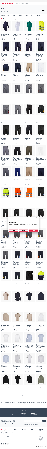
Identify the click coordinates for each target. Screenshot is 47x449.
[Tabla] (4, 18)
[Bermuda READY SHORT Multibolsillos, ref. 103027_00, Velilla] (17, 151)
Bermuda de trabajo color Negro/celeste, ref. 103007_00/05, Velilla (4, 138)
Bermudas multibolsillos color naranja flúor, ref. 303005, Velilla (28, 200)
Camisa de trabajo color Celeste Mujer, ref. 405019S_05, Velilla (28, 346)
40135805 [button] (15, 56)
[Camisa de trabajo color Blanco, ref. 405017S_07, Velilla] (17, 338)
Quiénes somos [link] (16, 430)
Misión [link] (15, 431)
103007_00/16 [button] (15, 139)
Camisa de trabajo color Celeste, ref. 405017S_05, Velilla (5, 367)
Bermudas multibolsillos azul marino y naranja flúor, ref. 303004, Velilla (17, 200)
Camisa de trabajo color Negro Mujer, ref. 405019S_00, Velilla (5, 387)
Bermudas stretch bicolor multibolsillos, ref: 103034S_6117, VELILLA (4, 284)
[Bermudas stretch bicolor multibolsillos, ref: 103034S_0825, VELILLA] (6, 255)
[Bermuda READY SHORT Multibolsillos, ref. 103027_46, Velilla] (29, 171)
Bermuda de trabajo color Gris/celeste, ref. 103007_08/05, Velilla (27, 96)
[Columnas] (2, 18)
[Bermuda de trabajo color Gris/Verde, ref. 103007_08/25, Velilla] (17, 109)
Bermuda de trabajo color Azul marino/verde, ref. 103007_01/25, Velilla (39, 55)
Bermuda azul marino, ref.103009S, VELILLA (4, 55)
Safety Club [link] (23, 430)
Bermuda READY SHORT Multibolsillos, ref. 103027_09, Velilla (17, 179)
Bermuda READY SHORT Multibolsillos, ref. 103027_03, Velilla (29, 159)
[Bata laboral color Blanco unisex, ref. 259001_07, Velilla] (17, 26)
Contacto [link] (40, 440)
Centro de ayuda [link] (41, 431)
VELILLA (2, 32)
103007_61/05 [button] (15, 77)
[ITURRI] (3, 3)
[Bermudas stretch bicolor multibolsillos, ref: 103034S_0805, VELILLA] (6, 234)
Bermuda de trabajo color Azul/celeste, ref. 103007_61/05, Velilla (16, 76)
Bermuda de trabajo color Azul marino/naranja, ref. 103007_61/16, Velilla (16, 55)
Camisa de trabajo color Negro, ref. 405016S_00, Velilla (17, 387)
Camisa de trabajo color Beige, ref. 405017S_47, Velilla (28, 325)
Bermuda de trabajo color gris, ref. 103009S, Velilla (4, 96)
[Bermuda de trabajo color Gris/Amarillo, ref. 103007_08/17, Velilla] (17, 88)
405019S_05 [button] (26, 347)
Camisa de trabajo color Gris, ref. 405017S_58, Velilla (40, 367)
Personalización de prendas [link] (26, 431)
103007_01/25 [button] (38, 56)
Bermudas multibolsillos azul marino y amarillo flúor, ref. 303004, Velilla (6, 200)
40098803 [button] (3, 56)
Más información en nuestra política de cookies (15, 227)
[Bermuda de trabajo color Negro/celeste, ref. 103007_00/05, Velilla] (6, 130)
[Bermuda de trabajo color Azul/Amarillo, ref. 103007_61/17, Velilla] (6, 68)
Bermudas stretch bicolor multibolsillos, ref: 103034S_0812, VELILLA (16, 242)
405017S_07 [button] (15, 347)
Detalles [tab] (23, 220)
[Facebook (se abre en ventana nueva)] (1, 444)
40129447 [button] (3, 35)
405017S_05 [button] (3, 368)
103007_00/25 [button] (38, 139)
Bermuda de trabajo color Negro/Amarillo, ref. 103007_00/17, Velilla (39, 117)
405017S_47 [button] (26, 326)
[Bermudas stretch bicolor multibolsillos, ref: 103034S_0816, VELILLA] (29, 234)
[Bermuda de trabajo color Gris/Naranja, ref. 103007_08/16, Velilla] (41, 88)
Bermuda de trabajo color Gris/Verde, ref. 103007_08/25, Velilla (15, 117)
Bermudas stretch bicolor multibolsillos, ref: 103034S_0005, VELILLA (39, 200)
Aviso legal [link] (32, 430)
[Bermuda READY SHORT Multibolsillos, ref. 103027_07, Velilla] (41, 151)
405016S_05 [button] (38, 347)
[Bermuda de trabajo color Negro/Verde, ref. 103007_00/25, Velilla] (41, 130)
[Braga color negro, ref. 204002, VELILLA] (29, 275)
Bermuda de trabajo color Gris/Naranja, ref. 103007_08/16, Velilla (39, 96)
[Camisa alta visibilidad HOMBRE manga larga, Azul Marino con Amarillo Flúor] (41, 275)
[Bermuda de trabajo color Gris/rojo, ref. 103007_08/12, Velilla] (6, 109)
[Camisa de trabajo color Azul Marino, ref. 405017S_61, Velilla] (41, 296)
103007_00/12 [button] (26, 139)
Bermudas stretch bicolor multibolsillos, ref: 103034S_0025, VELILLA (39, 221)
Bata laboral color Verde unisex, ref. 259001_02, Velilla (28, 34)
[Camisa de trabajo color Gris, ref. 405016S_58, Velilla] (29, 359)
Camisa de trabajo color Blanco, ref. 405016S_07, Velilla (5, 346)
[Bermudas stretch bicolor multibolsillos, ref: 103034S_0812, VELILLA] (17, 234)
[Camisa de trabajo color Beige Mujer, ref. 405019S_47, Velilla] (6, 317)
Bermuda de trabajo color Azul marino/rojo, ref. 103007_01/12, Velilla (27, 55)
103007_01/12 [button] (26, 56)
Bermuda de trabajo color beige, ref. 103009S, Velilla (28, 76)
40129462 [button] (15, 35)
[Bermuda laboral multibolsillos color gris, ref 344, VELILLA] (6, 151)
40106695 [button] (38, 35)
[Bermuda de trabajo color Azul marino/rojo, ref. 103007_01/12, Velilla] (29, 47)
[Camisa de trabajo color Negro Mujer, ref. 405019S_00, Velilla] (6, 379)
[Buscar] (34, 3)
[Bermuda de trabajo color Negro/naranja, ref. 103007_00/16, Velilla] (17, 130)
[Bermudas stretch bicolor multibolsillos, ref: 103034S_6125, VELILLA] (17, 275)
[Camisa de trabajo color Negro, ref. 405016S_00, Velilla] (17, 379)
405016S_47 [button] (15, 326)
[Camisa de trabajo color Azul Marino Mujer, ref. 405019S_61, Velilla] (17, 296)
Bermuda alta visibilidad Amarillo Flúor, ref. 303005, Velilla (40, 34)
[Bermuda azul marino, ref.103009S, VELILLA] (6, 47)
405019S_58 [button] (15, 368)
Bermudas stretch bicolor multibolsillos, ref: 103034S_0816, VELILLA (27, 242)
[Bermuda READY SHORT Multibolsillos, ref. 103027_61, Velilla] (41, 171)
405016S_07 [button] (3, 347)
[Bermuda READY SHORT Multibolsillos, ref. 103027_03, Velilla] (29, 151)
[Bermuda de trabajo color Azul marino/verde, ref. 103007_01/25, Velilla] (41, 47)
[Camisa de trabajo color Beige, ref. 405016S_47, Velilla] (17, 317)
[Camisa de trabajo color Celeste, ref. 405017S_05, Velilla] (6, 359)
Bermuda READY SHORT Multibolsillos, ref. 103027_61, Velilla (41, 179)
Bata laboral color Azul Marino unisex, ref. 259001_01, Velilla (5, 34)
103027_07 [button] (38, 160)
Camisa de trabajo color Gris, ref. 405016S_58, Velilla (28, 367)
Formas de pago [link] (41, 432)
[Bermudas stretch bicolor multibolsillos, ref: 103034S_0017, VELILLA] (29, 213)
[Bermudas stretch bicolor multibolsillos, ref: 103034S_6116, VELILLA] (41, 255)
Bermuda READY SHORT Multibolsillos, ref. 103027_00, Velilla (17, 159)
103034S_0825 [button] (3, 264)
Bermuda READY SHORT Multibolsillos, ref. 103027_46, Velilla (29, 179)
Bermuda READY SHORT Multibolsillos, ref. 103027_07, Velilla (41, 159)
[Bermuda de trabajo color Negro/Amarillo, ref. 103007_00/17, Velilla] (41, 109)
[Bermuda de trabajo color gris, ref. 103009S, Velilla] (6, 88)
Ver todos (39, 15)
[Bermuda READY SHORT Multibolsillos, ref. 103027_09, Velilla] (17, 171)
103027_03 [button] (26, 160)
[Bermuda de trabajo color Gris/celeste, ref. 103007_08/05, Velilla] (29, 88)
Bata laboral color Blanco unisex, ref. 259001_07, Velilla (17, 34)
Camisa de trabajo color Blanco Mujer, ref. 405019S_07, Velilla (40, 325)
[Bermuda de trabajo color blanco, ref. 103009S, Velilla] (41, 68)
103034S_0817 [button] (38, 243)
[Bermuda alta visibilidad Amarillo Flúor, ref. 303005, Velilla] (41, 26)
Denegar (14, 230)
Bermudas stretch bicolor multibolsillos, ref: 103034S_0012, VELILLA (4, 221)
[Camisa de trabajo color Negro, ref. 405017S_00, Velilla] (29, 379)
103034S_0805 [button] (3, 243)
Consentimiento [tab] (13, 220)
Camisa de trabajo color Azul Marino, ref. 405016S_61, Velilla (28, 304)
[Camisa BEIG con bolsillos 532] (6, 296)
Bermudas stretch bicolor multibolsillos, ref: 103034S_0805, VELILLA (4, 242)
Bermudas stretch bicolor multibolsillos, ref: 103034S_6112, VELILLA (27, 263)
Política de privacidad (35, 424)
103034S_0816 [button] (26, 243)
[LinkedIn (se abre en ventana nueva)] (8, 444)
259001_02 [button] (26, 35)
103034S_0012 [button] (3, 222)
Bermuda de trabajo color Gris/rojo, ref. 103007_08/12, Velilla (5, 117)
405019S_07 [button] (38, 326)
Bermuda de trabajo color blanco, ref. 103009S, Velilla (40, 76)
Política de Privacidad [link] (33, 431)
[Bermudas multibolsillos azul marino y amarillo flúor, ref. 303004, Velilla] (6, 192)
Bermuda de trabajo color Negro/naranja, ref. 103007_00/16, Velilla (16, 138)
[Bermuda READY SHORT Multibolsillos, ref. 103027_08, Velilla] (6, 171)
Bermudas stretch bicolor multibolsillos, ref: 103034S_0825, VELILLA (4, 263)
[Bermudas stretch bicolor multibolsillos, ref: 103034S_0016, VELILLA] (17, 213)
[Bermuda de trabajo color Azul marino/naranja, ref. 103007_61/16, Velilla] (17, 47)
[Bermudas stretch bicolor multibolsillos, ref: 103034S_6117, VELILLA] (6, 275)
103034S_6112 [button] (26, 264)
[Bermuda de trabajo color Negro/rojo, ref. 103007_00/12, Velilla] (29, 130)
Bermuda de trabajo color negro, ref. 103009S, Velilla (28, 117)
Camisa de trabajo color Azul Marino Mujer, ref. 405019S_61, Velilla (17, 304)
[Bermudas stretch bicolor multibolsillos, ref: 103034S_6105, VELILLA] (17, 255)
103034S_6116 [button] (38, 264)
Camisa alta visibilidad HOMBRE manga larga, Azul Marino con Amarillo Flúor (40, 284)
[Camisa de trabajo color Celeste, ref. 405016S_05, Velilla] (41, 338)
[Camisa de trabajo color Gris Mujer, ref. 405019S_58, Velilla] (17, 359)
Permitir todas (33, 230)
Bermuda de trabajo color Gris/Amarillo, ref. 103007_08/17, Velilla (16, 96)
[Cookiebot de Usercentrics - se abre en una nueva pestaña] (35, 218)
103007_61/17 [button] (3, 77)
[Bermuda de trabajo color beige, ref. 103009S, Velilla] (29, 68)
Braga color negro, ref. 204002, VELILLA (27, 283)
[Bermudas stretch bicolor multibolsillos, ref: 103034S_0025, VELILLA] (41, 213)
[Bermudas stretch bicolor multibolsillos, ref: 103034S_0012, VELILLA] (6, 213)
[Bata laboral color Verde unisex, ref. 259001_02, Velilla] (29, 26)
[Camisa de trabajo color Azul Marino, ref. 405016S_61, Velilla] (29, 296)
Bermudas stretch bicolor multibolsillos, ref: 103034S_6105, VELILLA (16, 263)
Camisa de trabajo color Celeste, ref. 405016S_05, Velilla (40, 346)
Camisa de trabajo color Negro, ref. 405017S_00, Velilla (28, 387)
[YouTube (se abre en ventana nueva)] (3, 444)
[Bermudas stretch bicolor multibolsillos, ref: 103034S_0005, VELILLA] (41, 192)
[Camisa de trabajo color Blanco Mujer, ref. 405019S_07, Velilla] (41, 317)
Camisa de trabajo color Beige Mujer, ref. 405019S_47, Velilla (5, 325)
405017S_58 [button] (38, 368)
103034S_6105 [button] (15, 264)
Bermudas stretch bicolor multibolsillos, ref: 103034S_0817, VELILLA (39, 242)
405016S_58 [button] (26, 368)
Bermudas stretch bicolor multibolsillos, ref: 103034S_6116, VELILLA (39, 263)
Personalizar (23, 230)
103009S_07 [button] (38, 77)
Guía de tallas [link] (40, 439)
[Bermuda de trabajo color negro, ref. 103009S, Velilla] (29, 109)
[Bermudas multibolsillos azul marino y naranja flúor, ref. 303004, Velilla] (17, 192)
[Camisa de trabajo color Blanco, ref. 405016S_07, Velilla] (6, 338)
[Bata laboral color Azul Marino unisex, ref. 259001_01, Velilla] (6, 26)
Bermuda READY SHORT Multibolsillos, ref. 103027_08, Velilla (6, 179)
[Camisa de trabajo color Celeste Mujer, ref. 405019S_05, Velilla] (29, 338)
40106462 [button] (3, 160)
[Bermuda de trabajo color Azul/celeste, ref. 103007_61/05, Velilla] (17, 68)
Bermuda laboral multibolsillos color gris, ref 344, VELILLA (5, 159)
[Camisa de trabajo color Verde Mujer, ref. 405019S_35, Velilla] (41, 379)
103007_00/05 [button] (3, 139)
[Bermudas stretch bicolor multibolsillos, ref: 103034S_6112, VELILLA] (29, 255)
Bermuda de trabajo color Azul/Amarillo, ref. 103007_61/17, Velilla (4, 76)
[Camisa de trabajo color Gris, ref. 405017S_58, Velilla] (41, 359)
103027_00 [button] (15, 160)
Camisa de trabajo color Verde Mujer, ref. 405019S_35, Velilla (40, 387)
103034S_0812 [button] (15, 243)
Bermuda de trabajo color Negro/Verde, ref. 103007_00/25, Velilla (39, 138)
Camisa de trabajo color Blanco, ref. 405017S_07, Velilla (17, 346)
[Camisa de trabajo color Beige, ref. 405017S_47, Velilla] (29, 317)
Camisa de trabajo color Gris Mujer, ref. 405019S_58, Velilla (17, 367)
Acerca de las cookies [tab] (33, 220)
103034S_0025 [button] (38, 222)
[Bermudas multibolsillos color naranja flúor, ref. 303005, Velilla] (29, 192)
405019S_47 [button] (3, 326)
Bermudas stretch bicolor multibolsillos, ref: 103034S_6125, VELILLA (16, 284)
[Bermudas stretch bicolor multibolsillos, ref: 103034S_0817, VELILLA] (41, 234)
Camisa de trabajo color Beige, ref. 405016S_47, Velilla (17, 325)
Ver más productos (23, 395)
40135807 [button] (26, 77)
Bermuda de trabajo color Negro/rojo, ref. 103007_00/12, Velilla (27, 138)
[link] (15, 414)
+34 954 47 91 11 (3, 434)
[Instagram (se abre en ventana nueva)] (6, 444)
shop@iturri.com (3, 435)
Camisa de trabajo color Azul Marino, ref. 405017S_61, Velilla (40, 304)
